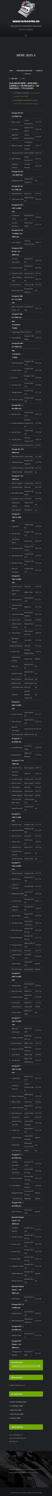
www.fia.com (13, 1441)
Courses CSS (39, 70)
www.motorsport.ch (16, 1435)
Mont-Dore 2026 (16, 1410)
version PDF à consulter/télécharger (25, 104)
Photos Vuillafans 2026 (18, 1402)
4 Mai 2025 (14, 78)
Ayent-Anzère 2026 (17, 1414)
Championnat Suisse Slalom (24, 70)
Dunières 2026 (15, 1418)
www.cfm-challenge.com (17, 1438)
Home (11, 70)
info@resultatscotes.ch (17, 1385)
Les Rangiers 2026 (17, 1406)
